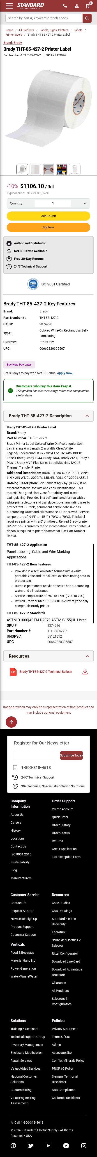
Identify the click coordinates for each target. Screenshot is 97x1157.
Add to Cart (48, 216)
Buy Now (48, 227)
